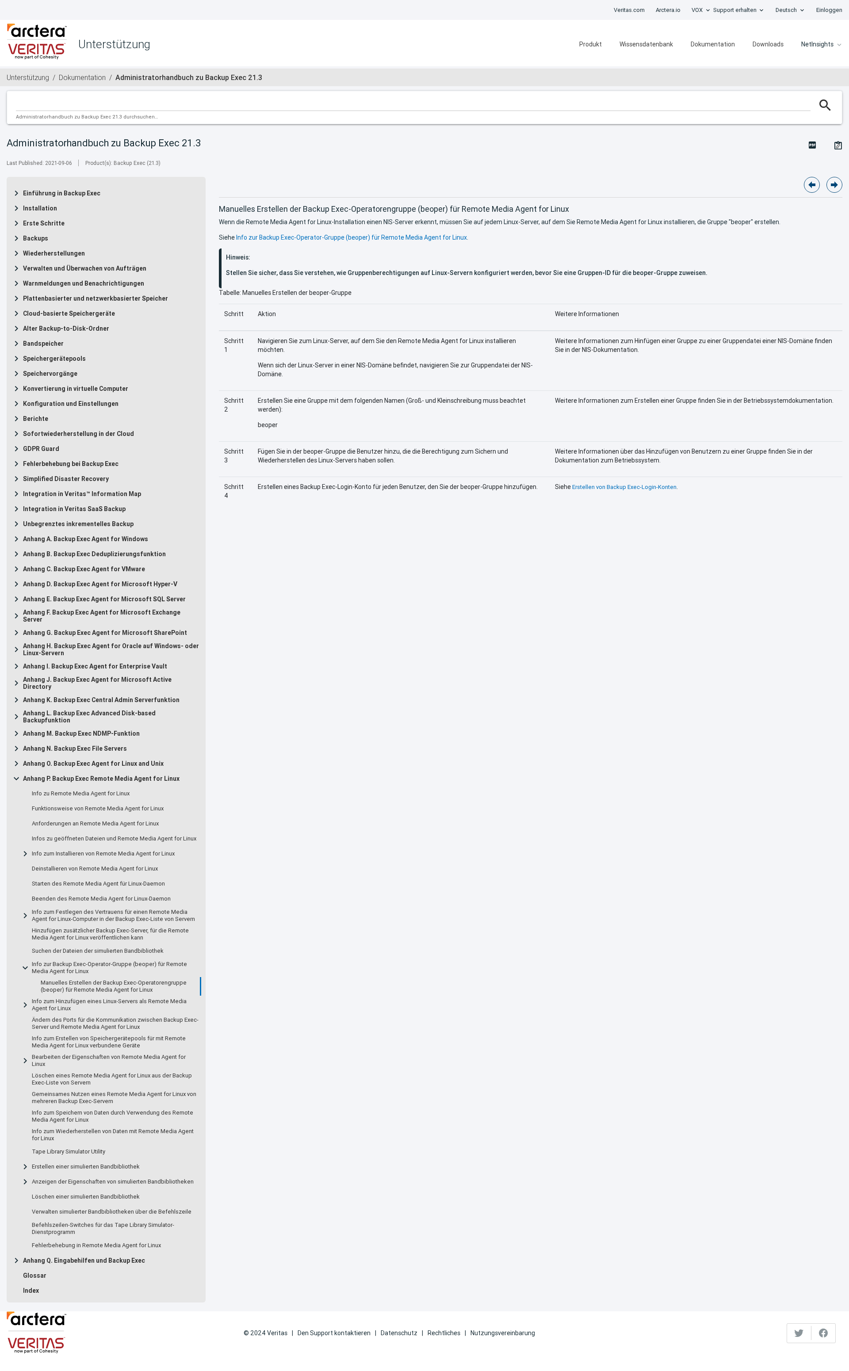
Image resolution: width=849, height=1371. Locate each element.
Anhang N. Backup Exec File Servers (75, 748)
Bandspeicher (43, 343)
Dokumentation (713, 44)
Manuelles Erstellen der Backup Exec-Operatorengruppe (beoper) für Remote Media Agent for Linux (114, 986)
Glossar (34, 1275)
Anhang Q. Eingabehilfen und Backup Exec (84, 1260)
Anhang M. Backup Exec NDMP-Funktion (81, 733)
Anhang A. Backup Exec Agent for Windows (85, 538)
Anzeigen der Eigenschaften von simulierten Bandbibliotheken (113, 1181)
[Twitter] (799, 1333)
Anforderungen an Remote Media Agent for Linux (95, 823)
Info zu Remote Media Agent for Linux (81, 793)
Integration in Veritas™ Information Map (82, 493)
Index (31, 1290)
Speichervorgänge (50, 373)
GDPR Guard (41, 448)
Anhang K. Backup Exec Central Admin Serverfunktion (101, 699)
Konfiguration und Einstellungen (71, 403)
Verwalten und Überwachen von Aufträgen (84, 268)
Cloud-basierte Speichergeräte (69, 313)
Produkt (590, 44)
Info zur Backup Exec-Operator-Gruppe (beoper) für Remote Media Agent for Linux (109, 968)
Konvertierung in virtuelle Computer (75, 388)
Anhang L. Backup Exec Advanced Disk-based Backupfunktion (89, 717)
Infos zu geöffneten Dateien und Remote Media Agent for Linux (114, 838)
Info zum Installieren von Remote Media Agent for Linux (103, 853)
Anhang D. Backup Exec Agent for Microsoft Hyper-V (100, 584)
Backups (35, 238)
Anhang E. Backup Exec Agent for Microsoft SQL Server (104, 599)
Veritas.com (629, 10)
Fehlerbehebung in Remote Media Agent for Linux (96, 1245)
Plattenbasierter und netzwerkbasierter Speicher (95, 298)
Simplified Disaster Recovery (66, 478)
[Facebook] (823, 1333)
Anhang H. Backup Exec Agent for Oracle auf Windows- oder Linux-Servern (111, 649)
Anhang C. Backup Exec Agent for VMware (84, 569)
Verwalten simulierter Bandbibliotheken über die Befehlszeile (111, 1211)
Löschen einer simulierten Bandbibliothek (86, 1196)
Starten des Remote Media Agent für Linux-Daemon (98, 883)
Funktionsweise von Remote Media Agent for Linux (98, 808)
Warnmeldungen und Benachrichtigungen (83, 283)
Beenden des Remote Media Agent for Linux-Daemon (101, 898)
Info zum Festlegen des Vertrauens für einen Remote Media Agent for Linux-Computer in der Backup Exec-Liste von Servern (113, 916)
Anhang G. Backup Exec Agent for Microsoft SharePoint (105, 632)
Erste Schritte (44, 223)
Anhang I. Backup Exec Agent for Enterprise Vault (95, 666)
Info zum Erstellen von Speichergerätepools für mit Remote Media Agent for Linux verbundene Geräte (109, 1042)
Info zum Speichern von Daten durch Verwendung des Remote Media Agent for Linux (112, 1116)
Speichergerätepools (54, 358)
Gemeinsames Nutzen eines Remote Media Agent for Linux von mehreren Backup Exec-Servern (114, 1098)
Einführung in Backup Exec (61, 193)
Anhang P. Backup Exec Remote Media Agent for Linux (101, 778)
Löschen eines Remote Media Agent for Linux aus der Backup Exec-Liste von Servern (112, 1079)
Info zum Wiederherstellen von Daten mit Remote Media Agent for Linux (113, 1135)
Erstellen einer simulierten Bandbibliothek (86, 1166)
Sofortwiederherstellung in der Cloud (78, 433)
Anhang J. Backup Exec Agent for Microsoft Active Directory (97, 683)
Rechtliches (444, 1333)
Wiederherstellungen (54, 253)
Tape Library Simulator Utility (68, 1151)
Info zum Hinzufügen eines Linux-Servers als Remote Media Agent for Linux (109, 1005)
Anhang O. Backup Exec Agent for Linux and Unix (93, 763)
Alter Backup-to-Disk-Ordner (66, 328)
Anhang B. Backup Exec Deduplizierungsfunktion (94, 554)
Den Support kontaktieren (334, 1333)
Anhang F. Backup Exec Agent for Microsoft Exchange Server (101, 616)
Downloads (768, 44)
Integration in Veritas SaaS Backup (74, 508)
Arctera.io (668, 10)
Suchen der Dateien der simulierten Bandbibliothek (98, 951)
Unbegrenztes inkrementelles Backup (78, 523)
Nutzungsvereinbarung (502, 1333)
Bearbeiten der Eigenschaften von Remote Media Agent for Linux (109, 1061)
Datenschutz (399, 1333)
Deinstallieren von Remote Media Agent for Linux (95, 868)
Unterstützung (28, 77)
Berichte (35, 418)
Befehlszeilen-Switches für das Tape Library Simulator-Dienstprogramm (103, 1229)
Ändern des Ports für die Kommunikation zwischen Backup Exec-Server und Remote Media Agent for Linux (115, 1023)
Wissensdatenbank (646, 44)
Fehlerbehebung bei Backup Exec (71, 463)
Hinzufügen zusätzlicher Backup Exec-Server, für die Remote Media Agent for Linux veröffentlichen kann (110, 934)
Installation (40, 208)
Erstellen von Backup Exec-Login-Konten (624, 487)
